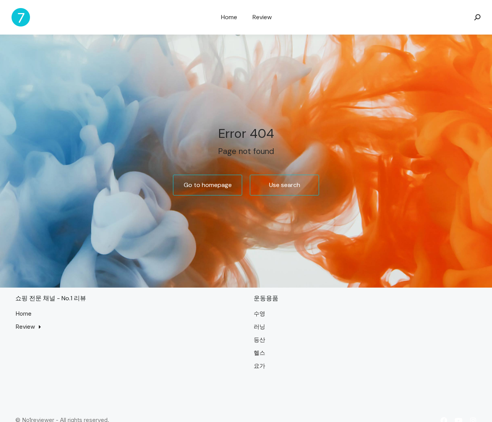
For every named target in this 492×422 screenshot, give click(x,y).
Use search (284, 185)
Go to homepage (208, 185)
